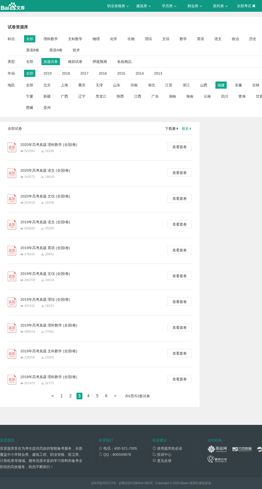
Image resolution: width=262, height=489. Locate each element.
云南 (207, 96)
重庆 (81, 85)
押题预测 (100, 62)
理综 (148, 39)
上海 (64, 85)
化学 (113, 39)
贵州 (47, 108)
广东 (155, 96)
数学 (183, 39)
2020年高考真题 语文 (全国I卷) (45, 170)
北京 (47, 85)
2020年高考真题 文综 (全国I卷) (45, 196)
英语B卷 (32, 50)
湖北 (151, 85)
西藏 (29, 108)
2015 (121, 73)
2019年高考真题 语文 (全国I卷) (45, 222)
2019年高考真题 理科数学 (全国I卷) (48, 325)
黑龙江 (101, 96)
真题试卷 (50, 62)
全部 (29, 39)
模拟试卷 (75, 62)
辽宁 (81, 96)
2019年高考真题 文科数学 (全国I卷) (48, 351)
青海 (242, 96)
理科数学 (50, 39)
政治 (235, 39)
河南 (134, 85)
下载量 (170, 128)
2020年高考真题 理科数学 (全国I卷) (48, 145)
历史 (252, 39)
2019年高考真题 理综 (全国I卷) (45, 299)
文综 (165, 39)
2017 (84, 73)
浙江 (186, 85)
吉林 (255, 85)
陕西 (120, 96)
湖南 (172, 96)
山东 (116, 85)
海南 (189, 96)
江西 (137, 96)
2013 (158, 73)
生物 (131, 39)
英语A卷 (55, 50)
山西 (203, 85)
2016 (103, 73)
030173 (107, 483)
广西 (64, 96)
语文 (218, 39)
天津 (99, 85)
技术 (76, 50)
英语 (200, 39)
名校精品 (124, 62)
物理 (96, 39)
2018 (66, 73)
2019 (47, 73)
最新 (185, 128)
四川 (224, 96)
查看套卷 (179, 147)
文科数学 (75, 39)
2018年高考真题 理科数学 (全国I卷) (48, 377)
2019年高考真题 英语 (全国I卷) (45, 248)
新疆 (47, 96)
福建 (221, 85)
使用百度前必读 (200, 483)
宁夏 (29, 96)
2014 (140, 73)
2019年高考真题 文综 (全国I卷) (45, 274)
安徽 (238, 85)
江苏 (168, 85)
